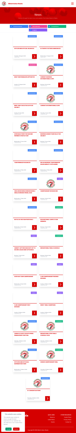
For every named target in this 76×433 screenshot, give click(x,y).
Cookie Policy (67, 417)
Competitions (55, 26)
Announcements (17, 26)
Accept (8, 429)
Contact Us (68, 422)
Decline (16, 429)
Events (53, 422)
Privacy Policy (67, 419)
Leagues (34, 30)
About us (52, 417)
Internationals (36, 26)
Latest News (51, 419)
